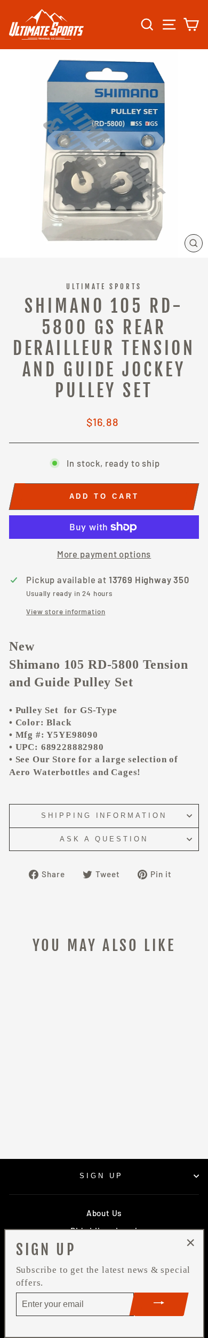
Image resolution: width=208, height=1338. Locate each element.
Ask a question (104, 839)
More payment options (104, 553)
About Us (104, 1213)
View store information (65, 611)
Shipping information (104, 815)
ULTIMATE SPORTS (104, 286)
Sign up (101, 1176)
